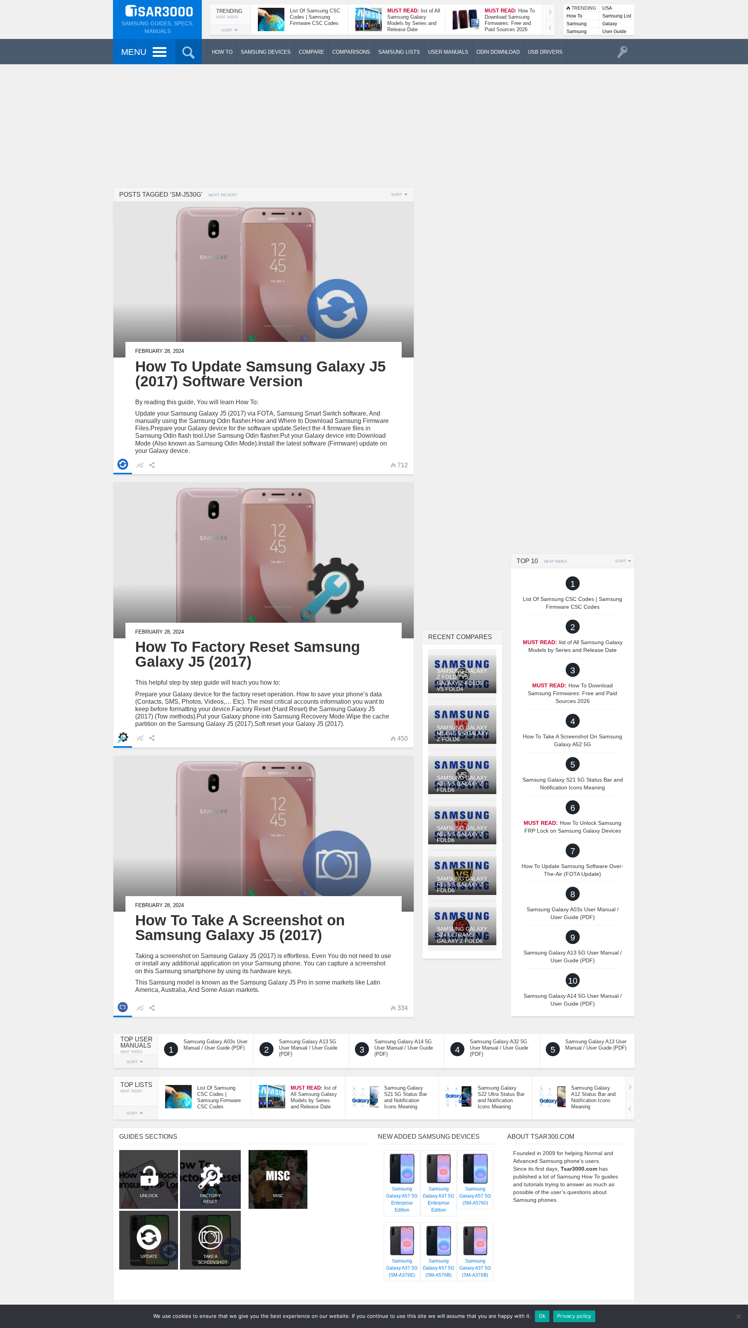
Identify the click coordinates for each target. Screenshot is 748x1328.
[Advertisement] (374, 124)
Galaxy (609, 23)
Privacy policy (574, 1316)
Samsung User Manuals (576, 32)
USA (607, 8)
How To (574, 16)
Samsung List (616, 16)
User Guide (614, 31)
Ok (542, 1316)
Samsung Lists (576, 24)
